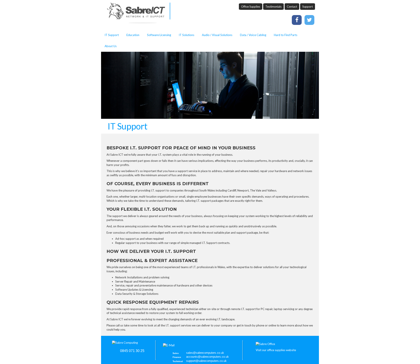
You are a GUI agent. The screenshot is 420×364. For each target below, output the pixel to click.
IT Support (112, 35)
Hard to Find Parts (285, 35)
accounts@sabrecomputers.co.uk (207, 356)
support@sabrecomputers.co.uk (206, 360)
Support (307, 6)
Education (132, 35)
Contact (292, 6)
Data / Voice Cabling (253, 35)
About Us (111, 46)
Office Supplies (250, 6)
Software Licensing (159, 35)
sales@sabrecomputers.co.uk (205, 352)
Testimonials (273, 6)
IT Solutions (186, 35)
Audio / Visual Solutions (217, 35)
